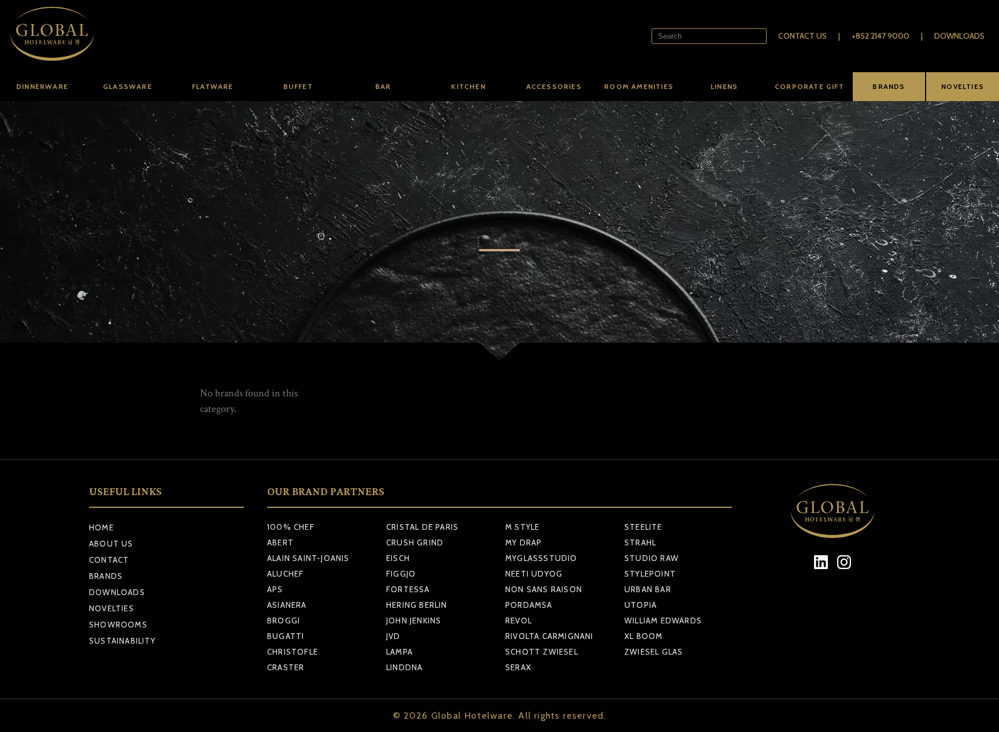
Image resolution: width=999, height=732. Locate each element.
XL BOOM (643, 636)
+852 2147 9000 (880, 36)
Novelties (111, 608)
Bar (383, 86)
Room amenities (639, 86)
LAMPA (399, 651)
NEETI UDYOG (534, 573)
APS (275, 589)
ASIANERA (287, 605)
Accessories (554, 86)
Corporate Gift (809, 86)
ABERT (280, 542)
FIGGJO (401, 573)
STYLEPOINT (650, 573)
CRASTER (285, 667)
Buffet (298, 86)
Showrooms (118, 624)
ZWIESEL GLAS (653, 651)
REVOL (518, 620)
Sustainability (122, 640)
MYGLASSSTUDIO (541, 558)
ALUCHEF (285, 573)
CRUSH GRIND (414, 542)
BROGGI (283, 620)
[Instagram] (844, 562)
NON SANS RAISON (543, 589)
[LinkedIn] (821, 562)
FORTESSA (408, 589)
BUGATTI (285, 636)
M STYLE (522, 527)
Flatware (213, 86)
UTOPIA (640, 605)
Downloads (959, 36)
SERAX (518, 667)
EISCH (398, 558)
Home (101, 527)
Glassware (127, 86)
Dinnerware (42, 86)
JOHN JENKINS (413, 620)
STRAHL (640, 542)
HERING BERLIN (416, 605)
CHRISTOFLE (292, 651)
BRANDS (888, 86)
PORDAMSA (529, 605)
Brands (106, 576)
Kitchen (468, 86)
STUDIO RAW (651, 558)
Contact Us (802, 36)
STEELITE (643, 527)
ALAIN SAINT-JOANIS (308, 558)
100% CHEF (290, 527)
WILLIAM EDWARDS (663, 620)
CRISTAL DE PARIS (422, 527)
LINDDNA (404, 667)
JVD (393, 636)
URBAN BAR (647, 589)
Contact (109, 559)
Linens (724, 86)
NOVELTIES (962, 86)
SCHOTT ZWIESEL (541, 651)
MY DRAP (523, 542)
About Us (111, 543)
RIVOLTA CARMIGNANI (549, 636)
